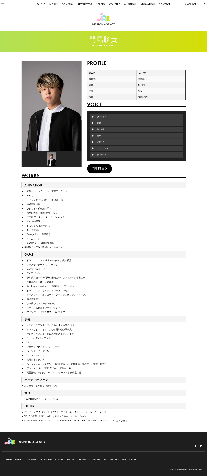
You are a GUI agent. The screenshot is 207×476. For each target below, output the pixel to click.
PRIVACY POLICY (130, 459)
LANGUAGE (190, 4)
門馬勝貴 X (99, 168)
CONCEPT (71, 459)
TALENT (8, 459)
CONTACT (114, 459)
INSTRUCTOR (45, 459)
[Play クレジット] (93, 117)
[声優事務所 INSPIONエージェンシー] (103, 19)
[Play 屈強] (93, 123)
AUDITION (84, 459)
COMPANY (31, 459)
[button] (51, 159)
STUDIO (59, 459)
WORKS (19, 459)
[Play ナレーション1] (93, 148)
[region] (52, 114)
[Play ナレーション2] (93, 155)
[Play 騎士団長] (93, 129)
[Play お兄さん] (93, 142)
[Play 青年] (93, 136)
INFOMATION (99, 459)
